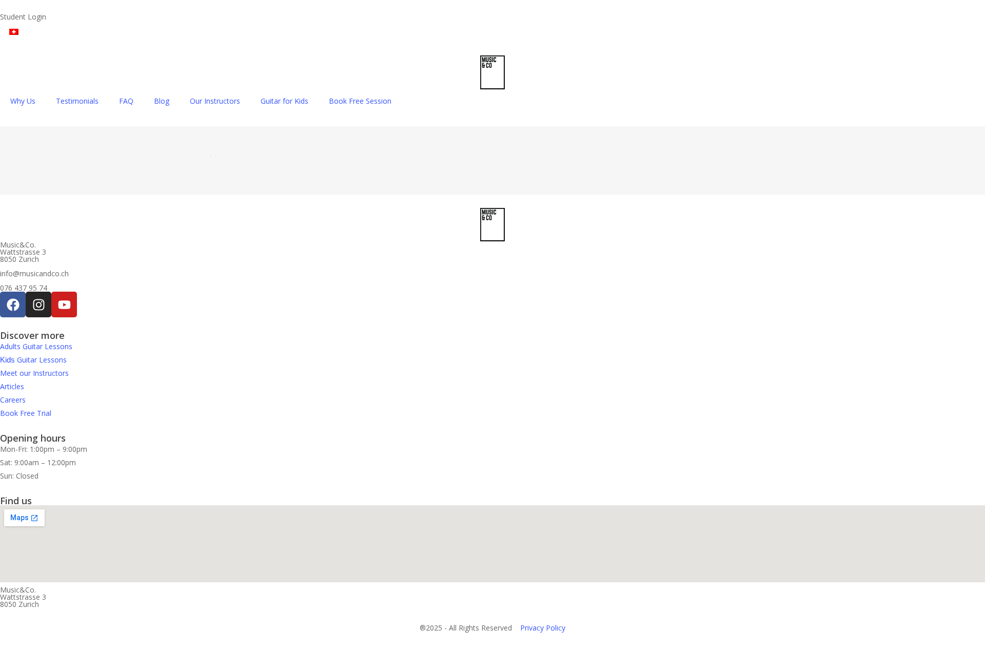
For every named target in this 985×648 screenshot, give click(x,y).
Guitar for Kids (284, 101)
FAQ (126, 101)
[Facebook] (13, 304)
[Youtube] (64, 304)
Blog (161, 101)
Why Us (22, 101)
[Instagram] (38, 304)
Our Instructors (215, 101)
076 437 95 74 (23, 288)
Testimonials (77, 101)
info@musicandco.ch (34, 273)
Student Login (23, 17)
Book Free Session (360, 101)
